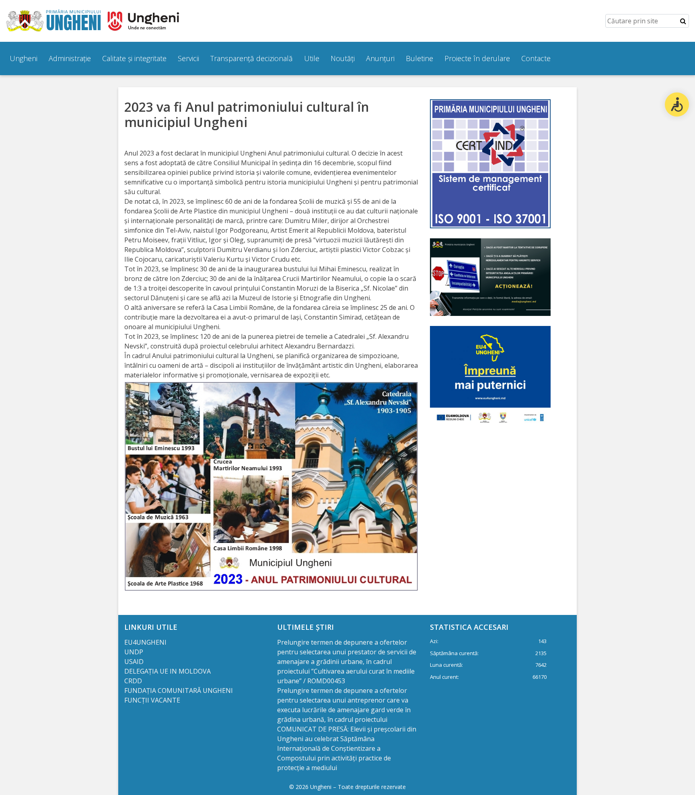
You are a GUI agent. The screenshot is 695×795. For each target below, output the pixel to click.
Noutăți (343, 58)
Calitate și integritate (134, 58)
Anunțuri (380, 58)
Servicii (188, 58)
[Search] (683, 21)
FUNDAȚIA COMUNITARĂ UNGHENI (178, 690)
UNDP (133, 651)
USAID (134, 661)
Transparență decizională (251, 58)
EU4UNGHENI (145, 642)
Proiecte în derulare (477, 58)
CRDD (133, 680)
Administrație (70, 58)
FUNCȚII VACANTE (152, 700)
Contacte (536, 58)
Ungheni (23, 58)
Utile (311, 58)
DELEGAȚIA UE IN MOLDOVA (168, 671)
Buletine (419, 58)
